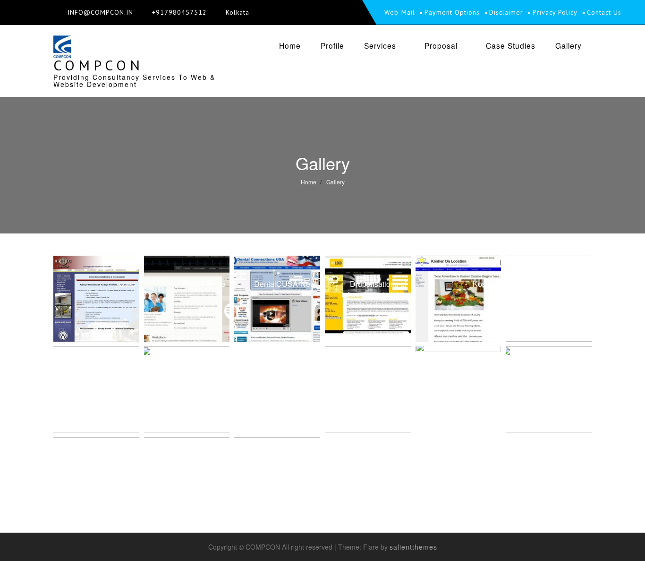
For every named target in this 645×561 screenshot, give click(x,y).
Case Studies (510, 45)
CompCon (98, 65)
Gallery (568, 45)
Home (290, 45)
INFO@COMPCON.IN (100, 12)
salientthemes (413, 547)
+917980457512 (179, 12)
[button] (96, 299)
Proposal (441, 45)
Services (380, 45)
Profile (332, 45)
